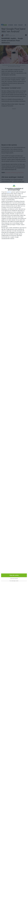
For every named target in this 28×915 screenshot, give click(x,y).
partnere (9, 191)
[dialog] (14, 549)
